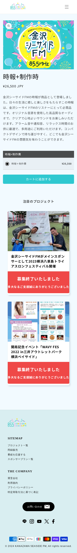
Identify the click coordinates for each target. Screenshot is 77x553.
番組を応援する (17, 454)
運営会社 (13, 478)
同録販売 (13, 450)
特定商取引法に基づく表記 (23, 492)
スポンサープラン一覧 (20, 459)
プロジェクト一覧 (18, 445)
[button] (66, 7)
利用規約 (13, 483)
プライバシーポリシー (20, 487)
